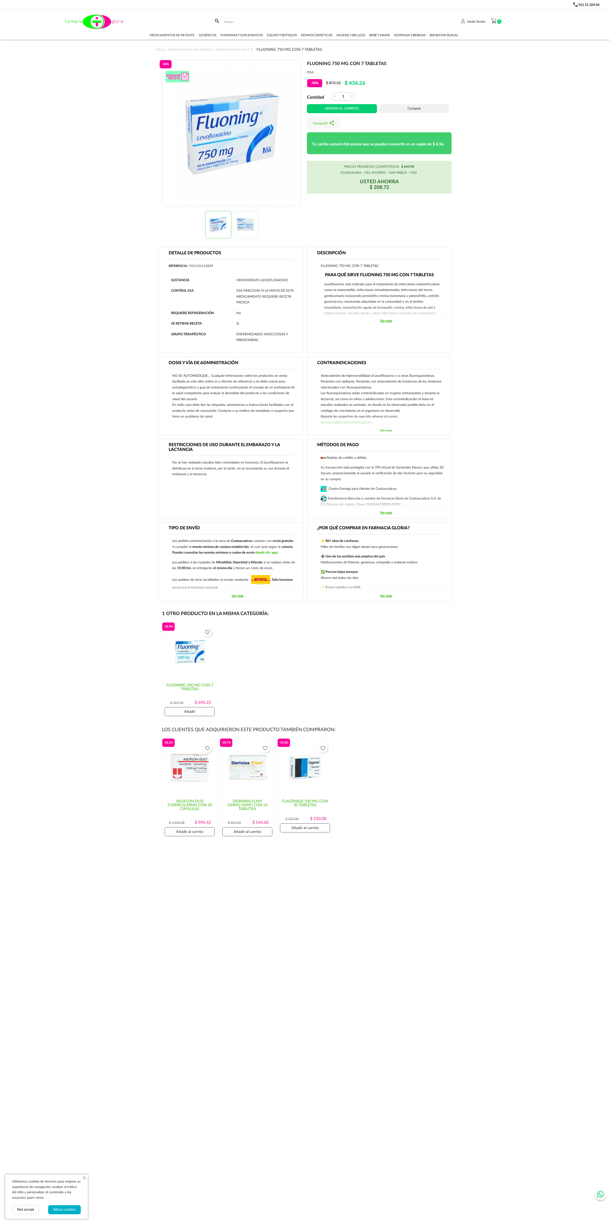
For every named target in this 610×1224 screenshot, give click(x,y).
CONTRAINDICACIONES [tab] (341, 363)
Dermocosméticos (316, 35)
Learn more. (35, 1197)
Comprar (414, 108)
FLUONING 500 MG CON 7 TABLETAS (189, 687)
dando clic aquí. (267, 552)
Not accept (25, 1209)
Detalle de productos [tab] (195, 253)
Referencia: (178, 266)
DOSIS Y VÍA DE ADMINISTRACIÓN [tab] (203, 363)
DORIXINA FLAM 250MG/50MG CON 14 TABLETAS (247, 805)
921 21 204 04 (589, 5)
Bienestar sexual (444, 35)
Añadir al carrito (342, 108)
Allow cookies (64, 1209)
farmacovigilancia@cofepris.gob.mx (346, 422)
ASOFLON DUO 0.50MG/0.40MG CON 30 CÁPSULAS (190, 805)
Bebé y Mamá (379, 35)
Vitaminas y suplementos (241, 35)
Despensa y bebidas (410, 35)
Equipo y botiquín (282, 35)
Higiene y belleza (350, 35)
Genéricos (207, 35)
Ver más (386, 321)
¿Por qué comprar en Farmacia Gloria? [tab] (363, 528)
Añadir (189, 712)
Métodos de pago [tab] (338, 445)
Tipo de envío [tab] (184, 528)
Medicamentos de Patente (172, 35)
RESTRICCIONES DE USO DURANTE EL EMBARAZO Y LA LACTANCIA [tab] (224, 447)
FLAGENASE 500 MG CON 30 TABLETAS (305, 803)
